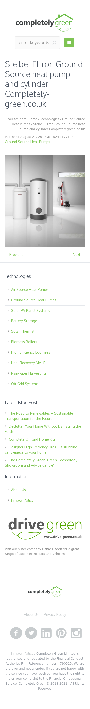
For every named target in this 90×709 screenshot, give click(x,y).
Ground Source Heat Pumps (27, 142)
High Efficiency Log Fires (30, 352)
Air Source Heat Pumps (30, 289)
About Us (18, 490)
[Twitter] (31, 633)
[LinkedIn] (46, 633)
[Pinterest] (61, 633)
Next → (79, 254)
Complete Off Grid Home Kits (32, 439)
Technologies (49, 119)
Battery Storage (24, 321)
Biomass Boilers (24, 342)
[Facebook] (16, 633)
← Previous (14, 254)
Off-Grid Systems (25, 384)
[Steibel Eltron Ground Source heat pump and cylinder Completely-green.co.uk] (45, 201)
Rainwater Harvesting (28, 373)
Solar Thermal (22, 331)
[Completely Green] (45, 23)
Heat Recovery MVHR (28, 363)
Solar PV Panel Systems (30, 310)
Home (32, 119)
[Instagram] (76, 633)
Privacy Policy (22, 500)
